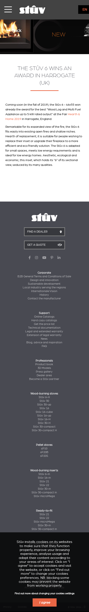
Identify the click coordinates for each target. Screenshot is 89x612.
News (44, 338)
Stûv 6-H (44, 397)
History (44, 294)
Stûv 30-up (44, 404)
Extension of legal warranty (44, 335)
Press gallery (44, 371)
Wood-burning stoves (44, 393)
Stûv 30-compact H (44, 430)
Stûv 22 (44, 485)
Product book (44, 364)
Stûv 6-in (44, 474)
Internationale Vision (44, 291)
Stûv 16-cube (44, 411)
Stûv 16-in (44, 477)
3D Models (44, 368)
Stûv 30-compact (44, 426)
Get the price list (44, 324)
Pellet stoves (44, 444)
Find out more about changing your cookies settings (45, 593)
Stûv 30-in (44, 488)
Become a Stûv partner (44, 379)
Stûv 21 (44, 481)
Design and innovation (44, 280)
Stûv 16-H (44, 419)
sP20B (44, 452)
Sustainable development (44, 283)
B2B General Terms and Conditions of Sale (44, 276)
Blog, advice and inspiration (44, 342)
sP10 (44, 448)
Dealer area (44, 375)
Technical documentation (44, 327)
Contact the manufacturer (44, 298)
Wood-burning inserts (44, 470)
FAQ (44, 346)
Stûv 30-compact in (44, 492)
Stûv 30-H (44, 423)
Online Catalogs (44, 316)
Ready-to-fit (44, 510)
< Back (15, 30)
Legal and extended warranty (44, 331)
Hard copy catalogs (44, 320)
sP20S (44, 455)
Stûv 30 (44, 400)
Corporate (44, 272)
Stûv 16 (44, 408)
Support (44, 313)
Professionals (44, 360)
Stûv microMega (44, 496)
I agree (44, 602)
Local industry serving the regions (44, 287)
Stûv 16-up (44, 415)
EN (85, 9)
